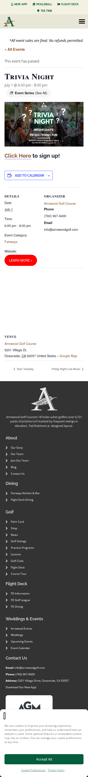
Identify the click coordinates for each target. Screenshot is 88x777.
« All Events (15, 49)
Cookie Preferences (33, 770)
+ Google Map (67, 356)
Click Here (18, 155)
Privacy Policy (56, 770)
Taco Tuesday (25, 369)
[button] (82, 21)
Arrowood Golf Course (60, 203)
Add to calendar (29, 175)
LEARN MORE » (20, 260)
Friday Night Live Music (66, 369)
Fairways (11, 241)
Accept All (44, 759)
